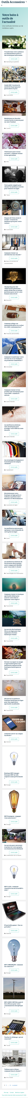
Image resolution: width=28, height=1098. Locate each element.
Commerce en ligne (11, 505)
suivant (14, 1085)
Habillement (9, 470)
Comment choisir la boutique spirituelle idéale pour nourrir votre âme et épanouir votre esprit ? (14, 596)
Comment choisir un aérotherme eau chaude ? (12, 254)
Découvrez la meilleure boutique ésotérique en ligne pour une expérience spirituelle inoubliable (13, 701)
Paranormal (9, 606)
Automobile (9, 95)
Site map (6, 1092)
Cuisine (8, 128)
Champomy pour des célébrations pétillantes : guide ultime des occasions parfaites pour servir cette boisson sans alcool (13, 290)
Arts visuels (9, 1077)
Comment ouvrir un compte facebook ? (13, 734)
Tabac (8, 195)
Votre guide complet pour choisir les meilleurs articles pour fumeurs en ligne (14, 186)
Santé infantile (10, 401)
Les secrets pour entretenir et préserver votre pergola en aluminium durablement (13, 847)
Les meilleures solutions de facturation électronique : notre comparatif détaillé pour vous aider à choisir (13, 564)
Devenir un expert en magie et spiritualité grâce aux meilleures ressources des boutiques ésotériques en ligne (13, 665)
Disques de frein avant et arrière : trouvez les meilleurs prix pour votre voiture (13, 220)
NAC (7, 161)
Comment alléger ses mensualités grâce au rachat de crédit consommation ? (14, 325)
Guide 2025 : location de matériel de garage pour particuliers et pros (12, 87)
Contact (12, 1092)
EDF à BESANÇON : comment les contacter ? (13, 965)
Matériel (8, 933)
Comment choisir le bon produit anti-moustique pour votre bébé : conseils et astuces (14, 392)
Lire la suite (14, 59)
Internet (8, 742)
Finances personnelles (12, 333)
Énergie (8, 785)
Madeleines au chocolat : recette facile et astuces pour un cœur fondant (14, 120)
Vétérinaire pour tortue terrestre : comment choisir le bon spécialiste (13, 153)
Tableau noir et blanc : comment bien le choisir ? (12, 1070)
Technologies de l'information (14, 573)
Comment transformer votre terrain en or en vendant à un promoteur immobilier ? (14, 358)
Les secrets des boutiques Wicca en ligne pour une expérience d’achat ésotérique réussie (12, 631)
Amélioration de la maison (13, 855)
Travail (8, 1045)
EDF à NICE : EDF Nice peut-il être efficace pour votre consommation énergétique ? (13, 1004)
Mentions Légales (19, 1092)
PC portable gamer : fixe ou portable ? (13, 926)
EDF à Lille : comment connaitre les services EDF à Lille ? (13, 888)
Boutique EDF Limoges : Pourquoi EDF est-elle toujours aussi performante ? (13, 775)
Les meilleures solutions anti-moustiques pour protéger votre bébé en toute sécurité (13, 427)
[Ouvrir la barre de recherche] (26, 2)
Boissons (8, 300)
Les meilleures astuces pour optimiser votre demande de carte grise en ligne (13, 530)
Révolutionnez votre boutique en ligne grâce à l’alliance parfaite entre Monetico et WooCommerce (13, 495)
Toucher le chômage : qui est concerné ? (13, 1038)
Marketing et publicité (12, 62)
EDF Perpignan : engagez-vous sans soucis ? (12, 817)
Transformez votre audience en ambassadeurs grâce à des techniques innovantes (14, 53)
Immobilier (9, 367)
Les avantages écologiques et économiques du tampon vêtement (14, 461)
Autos (8, 538)
